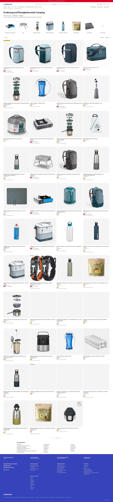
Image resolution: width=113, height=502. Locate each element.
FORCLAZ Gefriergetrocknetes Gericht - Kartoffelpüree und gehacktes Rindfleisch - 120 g (42, 429)
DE (101, 4)
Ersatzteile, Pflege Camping (21, 449)
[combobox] (107, 37)
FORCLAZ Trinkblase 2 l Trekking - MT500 (37, 103)
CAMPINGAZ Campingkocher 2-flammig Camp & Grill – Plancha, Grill (42, 391)
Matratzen (21, 15)
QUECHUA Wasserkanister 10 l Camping (90, 138)
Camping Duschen (46, 444)
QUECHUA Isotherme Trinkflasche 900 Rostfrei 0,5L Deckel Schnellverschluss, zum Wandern (14, 175)
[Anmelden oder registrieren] (106, 4)
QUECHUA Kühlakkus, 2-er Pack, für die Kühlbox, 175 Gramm (94, 356)
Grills (23, 32)
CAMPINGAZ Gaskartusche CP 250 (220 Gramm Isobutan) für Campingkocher (14, 247)
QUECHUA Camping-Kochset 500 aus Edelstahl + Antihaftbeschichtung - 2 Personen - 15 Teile (69, 139)
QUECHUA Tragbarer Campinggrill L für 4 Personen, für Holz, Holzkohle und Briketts (42, 175)
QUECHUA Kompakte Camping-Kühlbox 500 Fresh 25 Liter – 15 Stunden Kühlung (16, 283)
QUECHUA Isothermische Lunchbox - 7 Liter (91, 67)
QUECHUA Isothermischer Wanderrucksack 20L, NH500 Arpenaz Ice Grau (70, 103)
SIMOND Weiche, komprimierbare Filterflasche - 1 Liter (92, 103)
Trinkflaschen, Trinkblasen (63, 32)
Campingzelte (46, 452)
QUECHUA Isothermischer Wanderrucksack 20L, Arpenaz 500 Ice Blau (95, 210)
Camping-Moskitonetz (20, 452)
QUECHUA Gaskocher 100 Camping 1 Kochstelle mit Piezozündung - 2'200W (42, 139)
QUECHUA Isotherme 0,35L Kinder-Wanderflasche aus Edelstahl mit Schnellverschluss (15, 429)
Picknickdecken (89, 32)
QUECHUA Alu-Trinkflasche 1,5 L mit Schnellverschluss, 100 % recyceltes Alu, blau (96, 247)
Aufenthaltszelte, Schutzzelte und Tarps (23, 448)
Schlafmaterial (19, 444)
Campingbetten (46, 448)
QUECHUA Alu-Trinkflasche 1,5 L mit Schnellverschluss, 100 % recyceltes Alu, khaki (69, 283)
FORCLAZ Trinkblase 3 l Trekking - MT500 (64, 356)
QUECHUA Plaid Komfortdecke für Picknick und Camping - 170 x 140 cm (43, 319)
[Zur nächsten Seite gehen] (60, 438)
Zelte (10, 15)
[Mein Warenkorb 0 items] (108, 4)
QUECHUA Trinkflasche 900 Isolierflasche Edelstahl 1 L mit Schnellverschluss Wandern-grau (93, 175)
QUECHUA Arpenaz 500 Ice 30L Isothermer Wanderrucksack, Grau (68, 174)
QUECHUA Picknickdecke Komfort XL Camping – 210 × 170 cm (14, 210)
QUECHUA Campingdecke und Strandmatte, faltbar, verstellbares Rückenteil (95, 320)
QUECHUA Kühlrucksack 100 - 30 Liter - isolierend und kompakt (68, 67)
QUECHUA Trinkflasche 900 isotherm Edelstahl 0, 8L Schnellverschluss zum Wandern (16, 392)
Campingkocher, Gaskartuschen (10, 32)
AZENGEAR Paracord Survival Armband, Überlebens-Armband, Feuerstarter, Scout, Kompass (41, 283)
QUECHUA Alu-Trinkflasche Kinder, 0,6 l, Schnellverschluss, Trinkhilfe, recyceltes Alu (95, 392)
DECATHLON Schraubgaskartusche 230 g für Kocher (13, 138)
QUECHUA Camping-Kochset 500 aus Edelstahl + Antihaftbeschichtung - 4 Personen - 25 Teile (16, 104)
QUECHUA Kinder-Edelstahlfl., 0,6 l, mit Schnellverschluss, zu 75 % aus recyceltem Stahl (69, 320)
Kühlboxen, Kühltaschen (50, 32)
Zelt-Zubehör (72, 444)
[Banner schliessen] (108, 1)
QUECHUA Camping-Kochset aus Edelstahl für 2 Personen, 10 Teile (15, 319)
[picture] (17, 53)
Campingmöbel (46, 445)
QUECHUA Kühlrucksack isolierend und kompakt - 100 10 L (14, 67)
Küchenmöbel (72, 445)
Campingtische (72, 448)
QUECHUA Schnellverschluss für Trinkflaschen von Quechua (67, 428)
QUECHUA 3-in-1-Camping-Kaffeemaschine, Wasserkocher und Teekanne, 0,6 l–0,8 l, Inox (15, 357)
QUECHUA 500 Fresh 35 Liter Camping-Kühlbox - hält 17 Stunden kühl (42, 246)
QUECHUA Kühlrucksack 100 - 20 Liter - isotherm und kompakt (41, 67)
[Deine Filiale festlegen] (98, 4)
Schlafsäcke (15, 15)
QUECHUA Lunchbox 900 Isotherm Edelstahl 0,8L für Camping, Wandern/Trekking (41, 357)
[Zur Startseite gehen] (8, 4)
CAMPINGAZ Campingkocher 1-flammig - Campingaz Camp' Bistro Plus (42, 210)
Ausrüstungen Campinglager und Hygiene (23, 445)
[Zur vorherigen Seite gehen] (53, 438)
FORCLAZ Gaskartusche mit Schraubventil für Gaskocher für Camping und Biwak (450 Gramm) (69, 211)
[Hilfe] (104, 4)
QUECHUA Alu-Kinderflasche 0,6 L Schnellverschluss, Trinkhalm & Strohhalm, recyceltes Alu (68, 392)
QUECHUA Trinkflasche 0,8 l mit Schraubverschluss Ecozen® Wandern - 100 (69, 247)
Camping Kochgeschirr (36, 32)
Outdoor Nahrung (76, 32)
